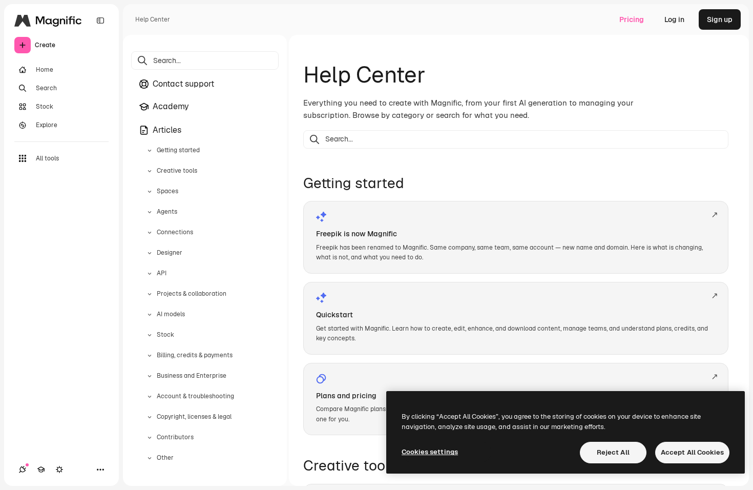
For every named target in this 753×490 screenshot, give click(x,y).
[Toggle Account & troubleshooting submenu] (149, 397)
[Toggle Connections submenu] (149, 233)
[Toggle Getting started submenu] (149, 151)
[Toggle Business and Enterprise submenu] (149, 376)
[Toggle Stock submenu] (149, 335)
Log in (674, 19)
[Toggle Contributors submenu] (149, 438)
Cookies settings (430, 451)
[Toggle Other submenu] (149, 458)
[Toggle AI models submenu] (149, 315)
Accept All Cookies (692, 452)
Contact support (183, 83)
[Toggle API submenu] (149, 274)
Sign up (720, 19)
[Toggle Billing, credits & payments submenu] (149, 356)
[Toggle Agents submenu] (149, 212)
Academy (171, 106)
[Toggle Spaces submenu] (149, 192)
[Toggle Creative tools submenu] (149, 171)
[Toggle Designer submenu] (149, 253)
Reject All (613, 452)
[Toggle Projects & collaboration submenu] (149, 294)
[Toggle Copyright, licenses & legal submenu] (149, 417)
